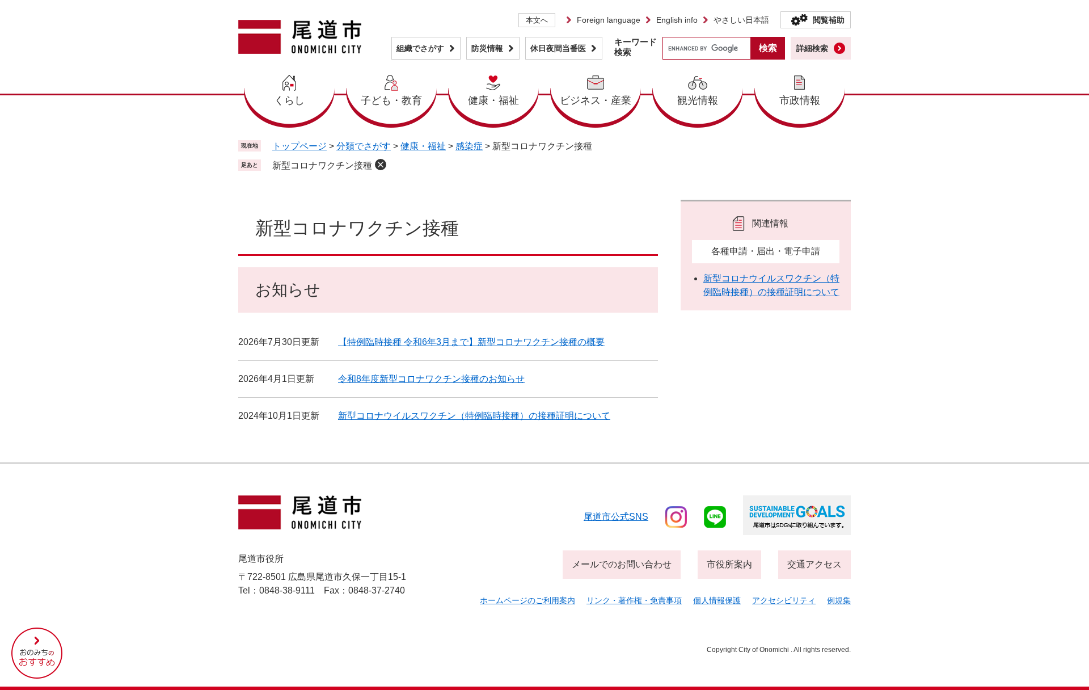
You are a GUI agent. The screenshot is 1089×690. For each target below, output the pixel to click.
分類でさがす (363, 146)
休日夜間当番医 (558, 48)
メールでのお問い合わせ (622, 564)
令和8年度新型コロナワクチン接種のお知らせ (431, 379)
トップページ (299, 146)
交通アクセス (814, 564)
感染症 (469, 146)
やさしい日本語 (741, 19)
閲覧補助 (829, 19)
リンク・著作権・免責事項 (634, 600)
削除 (380, 164)
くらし (289, 100)
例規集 (839, 600)
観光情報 (697, 100)
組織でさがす (420, 48)
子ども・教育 (391, 100)
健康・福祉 (493, 100)
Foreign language (608, 19)
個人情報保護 (717, 600)
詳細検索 (812, 48)
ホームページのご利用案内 (527, 600)
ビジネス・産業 (595, 100)
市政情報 (799, 100)
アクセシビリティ (784, 600)
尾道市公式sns (616, 516)
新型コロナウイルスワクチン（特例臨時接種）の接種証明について (474, 415)
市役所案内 (729, 564)
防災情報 (487, 48)
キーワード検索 (635, 47)
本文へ (537, 20)
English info (677, 19)
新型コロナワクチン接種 (322, 165)
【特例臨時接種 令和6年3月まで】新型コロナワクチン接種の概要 (471, 342)
